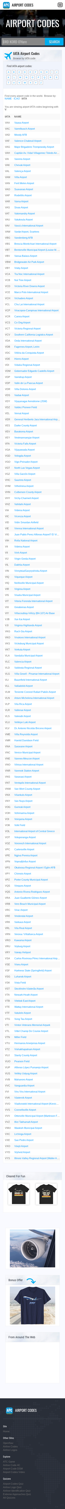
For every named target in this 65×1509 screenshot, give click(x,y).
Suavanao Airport (23, 189)
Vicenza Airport (22, 516)
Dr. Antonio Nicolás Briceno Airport (32, 728)
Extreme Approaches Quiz (17, 1494)
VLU (7, 722)
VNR (7, 770)
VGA (7, 449)
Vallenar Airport (22, 710)
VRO (7, 940)
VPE (7, 855)
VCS (7, 322)
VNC (7, 752)
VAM (7, 177)
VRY (7, 952)
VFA (7, 443)
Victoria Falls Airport (25, 443)
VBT (7, 250)
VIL (7, 565)
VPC (7, 849)
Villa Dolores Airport (25, 389)
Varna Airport (21, 201)
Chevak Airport (22, 165)
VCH (7, 298)
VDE (7, 359)
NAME (8, 98)
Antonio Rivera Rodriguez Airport (32, 892)
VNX (7, 795)
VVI (7, 1091)
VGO (7, 462)
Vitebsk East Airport (24, 1001)
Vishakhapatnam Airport (27, 1049)
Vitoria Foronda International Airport (33, 601)
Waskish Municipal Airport (28, 1128)
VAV (7, 225)
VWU (8, 1128)
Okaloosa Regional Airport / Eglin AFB (34, 867)
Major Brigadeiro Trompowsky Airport (34, 147)
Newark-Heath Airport (25, 994)
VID (7, 522)
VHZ (7, 504)
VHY (7, 498)
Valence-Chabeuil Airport (27, 141)
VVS (7, 1110)
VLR (7, 710)
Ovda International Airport (28, 340)
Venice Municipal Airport (27, 752)
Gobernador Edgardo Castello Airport (34, 371)
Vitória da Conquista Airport (29, 353)
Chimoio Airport (22, 873)
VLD (7, 667)
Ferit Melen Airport (24, 183)
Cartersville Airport (24, 849)
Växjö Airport (21, 1146)
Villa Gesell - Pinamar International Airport (36, 674)
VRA (7, 898)
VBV (7, 256)
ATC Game (9, 1461)
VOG (7, 807)
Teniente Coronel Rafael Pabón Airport (35, 692)
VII (6, 546)
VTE (7, 1007)
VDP (7, 377)
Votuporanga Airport (25, 837)
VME (7, 734)
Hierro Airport (21, 359)
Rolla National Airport (25, 540)
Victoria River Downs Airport (29, 286)
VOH (7, 813)
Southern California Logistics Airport (33, 334)
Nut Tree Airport (22, 280)
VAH (7, 153)
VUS (7, 1073)
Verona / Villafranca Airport (28, 934)
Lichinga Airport (22, 1134)
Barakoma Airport (23, 431)
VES (7, 425)
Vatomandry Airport (24, 213)
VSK (7, 982)
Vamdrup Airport (23, 377)
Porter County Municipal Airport (31, 879)
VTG (7, 1019)
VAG (7, 147)
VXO (7, 1146)
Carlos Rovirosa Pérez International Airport (37, 958)
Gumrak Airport (22, 807)
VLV (7, 728)
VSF (7, 970)
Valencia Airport (22, 661)
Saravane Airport (23, 746)
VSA (7, 958)
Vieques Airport (22, 885)
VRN (7, 934)
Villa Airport (20, 177)
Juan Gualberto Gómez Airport (30, 898)
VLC (7, 661)
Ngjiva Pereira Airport (25, 855)
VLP (7, 704)
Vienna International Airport (29, 528)
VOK (7, 825)
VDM (7, 371)
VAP (7, 195)
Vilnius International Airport (28, 764)
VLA (7, 655)
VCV (7, 334)
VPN (7, 861)
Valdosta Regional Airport (28, 667)
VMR (7, 740)
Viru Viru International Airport (29, 1091)
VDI (7, 365)
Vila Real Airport (23, 928)
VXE (7, 1140)
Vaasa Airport (21, 122)
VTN (7, 1037)
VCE (7, 292)
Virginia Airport (22, 589)
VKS (7, 643)
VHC (7, 480)
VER (7, 419)
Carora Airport (21, 316)
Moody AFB (20, 135)
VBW (8, 262)
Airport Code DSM (13, 1468)
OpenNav (8, 1443)
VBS (7, 244)
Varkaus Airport (22, 922)
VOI (7, 819)
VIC (7, 516)
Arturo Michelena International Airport (34, 698)
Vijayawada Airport (24, 449)
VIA (7, 510)
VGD (7, 456)
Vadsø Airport (21, 395)
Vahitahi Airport (22, 504)
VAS (7, 207)
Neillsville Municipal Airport (29, 583)
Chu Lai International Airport (29, 304)
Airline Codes (10, 1446)
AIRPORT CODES (22, 5)
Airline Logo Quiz (12, 1487)
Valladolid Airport (23, 686)
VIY (7, 613)
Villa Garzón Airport (24, 474)
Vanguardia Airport (24, 1085)
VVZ (7, 1122)
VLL (7, 686)
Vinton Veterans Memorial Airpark (32, 1025)
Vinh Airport (20, 552)
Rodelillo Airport (23, 195)
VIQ (7, 577)
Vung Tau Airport (23, 1019)
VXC (7, 1134)
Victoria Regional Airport (27, 328)
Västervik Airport (23, 1097)
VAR (7, 201)
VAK (7, 165)
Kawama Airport (22, 940)
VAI (7, 159)
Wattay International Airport (28, 1007)
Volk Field (19, 825)
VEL (7, 413)
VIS (7, 595)
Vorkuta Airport (22, 649)
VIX (7, 607)
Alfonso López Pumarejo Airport (31, 1067)
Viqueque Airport (23, 577)
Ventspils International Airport (30, 783)
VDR (7, 389)
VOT (7, 837)
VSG (7, 976)
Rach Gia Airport (23, 631)
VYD (7, 1152)
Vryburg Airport (22, 946)
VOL (7, 831)
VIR (7, 589)
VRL (7, 928)
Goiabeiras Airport (24, 607)
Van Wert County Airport (27, 789)
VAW (7, 231)
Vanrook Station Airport (26, 770)
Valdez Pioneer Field (25, 407)
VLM (7, 692)
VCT (7, 328)
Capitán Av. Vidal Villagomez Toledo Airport (37, 153)
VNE (7, 758)
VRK (7, 922)
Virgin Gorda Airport (25, 558)
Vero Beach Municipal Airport (30, 904)
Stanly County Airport (25, 1055)
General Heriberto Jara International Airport (37, 419)
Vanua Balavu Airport (25, 256)
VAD (7, 135)
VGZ (7, 474)
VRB (7, 904)
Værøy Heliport (22, 952)
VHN (7, 492)
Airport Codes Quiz (13, 1484)
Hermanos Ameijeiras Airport (29, 1043)
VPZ (7, 879)
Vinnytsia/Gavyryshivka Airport (30, 571)
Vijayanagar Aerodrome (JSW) (30, 401)
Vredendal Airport (23, 916)
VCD (7, 286)
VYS (7, 1158)
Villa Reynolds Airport (26, 734)
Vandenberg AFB (23, 237)
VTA (7, 994)
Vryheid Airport (22, 1152)
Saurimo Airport (22, 480)
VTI (7, 1025)
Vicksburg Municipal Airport (29, 643)
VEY (7, 437)
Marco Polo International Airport (31, 292)
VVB (7, 1079)
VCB (7, 280)
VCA (7, 274)
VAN (7, 183)
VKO (7, 637)
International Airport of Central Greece (34, 831)
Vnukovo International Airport (29, 637)
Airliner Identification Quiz (17, 1490)
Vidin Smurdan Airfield (26, 522)
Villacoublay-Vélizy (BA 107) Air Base (34, 613)
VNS (7, 776)
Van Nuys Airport (23, 801)
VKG (7, 631)
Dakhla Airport (22, 565)
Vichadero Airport (23, 298)
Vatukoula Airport (23, 219)
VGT (7, 468)
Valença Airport (22, 171)
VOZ (7, 843)
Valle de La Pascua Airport (28, 383)
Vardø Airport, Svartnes (26, 231)
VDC (7, 353)
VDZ (7, 407)
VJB (7, 619)
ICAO (17, 98)
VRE (7, 916)
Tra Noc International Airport (29, 274)
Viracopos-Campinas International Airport (36, 310)
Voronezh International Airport (30, 843)
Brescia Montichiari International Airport (35, 244)
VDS (7, 395)
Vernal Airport (21, 413)
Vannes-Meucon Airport (26, 758)
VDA (7, 340)
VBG (7, 237)
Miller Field (20, 1037)
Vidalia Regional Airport (27, 365)
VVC (7, 1085)
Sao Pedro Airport (23, 1140)
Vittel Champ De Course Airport (31, 1031)
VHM (7, 486)
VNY (7, 801)
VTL (7, 1031)
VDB (7, 346)
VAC (7, 128)
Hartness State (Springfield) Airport (33, 970)
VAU (7, 219)
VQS (7, 885)
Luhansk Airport (22, 976)
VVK (7, 1097)
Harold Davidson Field (26, 740)
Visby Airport (21, 268)
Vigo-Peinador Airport (25, 462)
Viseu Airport (21, 964)
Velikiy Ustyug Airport (25, 1073)
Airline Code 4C (11, 1465)
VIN (7, 571)
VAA (7, 122)
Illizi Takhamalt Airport (26, 1122)
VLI (7, 680)
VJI (6, 625)
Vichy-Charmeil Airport (26, 498)
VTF (7, 1013)
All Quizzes (9, 1497)
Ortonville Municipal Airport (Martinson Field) (38, 1116)
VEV (7, 431)
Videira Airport (22, 510)
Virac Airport (21, 910)
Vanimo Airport (22, 159)
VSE (7, 964)
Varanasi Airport (22, 776)
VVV (7, 1116)
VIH (7, 540)
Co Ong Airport (22, 322)
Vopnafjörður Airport (25, 861)
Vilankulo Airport (23, 795)
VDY (7, 401)
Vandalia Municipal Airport (28, 655)
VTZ (7, 1049)
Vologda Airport (22, 456)
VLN (7, 698)
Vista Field (20, 982)
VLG (7, 674)
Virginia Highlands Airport (28, 625)
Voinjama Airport (23, 819)
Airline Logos (10, 1450)
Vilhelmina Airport (23, 486)
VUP (7, 1067)
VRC (7, 910)
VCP (7, 310)
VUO (7, 1061)
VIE (7, 528)
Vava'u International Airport (28, 225)
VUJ (7, 1055)
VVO (7, 1103)
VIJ (6, 558)
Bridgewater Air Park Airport (29, 262)
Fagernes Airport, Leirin (26, 346)
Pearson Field (21, 1061)
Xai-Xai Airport (22, 619)
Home (6, 1431)
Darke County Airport (25, 425)
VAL (7, 171)
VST (7, 988)
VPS (7, 867)
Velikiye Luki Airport (25, 722)
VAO (7, 189)
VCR (7, 316)
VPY (7, 873)
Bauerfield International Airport (30, 680)
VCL (7, 304)
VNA (7, 746)
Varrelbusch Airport (24, 128)
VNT (7, 783)
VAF (7, 141)
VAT (7, 213)
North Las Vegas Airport (27, 468)
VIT (7, 601)
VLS (7, 716)
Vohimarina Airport (24, 813)
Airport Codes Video (14, 1472)
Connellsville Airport (25, 1110)
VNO (7, 764)
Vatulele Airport (22, 1013)
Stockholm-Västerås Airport (29, 988)
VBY (7, 268)
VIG (7, 534)
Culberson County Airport (27, 492)
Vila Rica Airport (23, 704)
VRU (7, 946)
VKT (7, 649)
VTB (7, 1001)
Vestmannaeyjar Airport (26, 437)
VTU (7, 1043)
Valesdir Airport (22, 716)
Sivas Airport (21, 207)
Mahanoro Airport (23, 1079)
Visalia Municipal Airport (27, 595)
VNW (8, 789)
